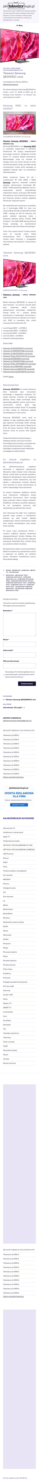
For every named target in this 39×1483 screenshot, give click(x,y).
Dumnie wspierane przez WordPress (15, 1478)
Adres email (8, 650)
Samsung (25, 570)
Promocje (16, 570)
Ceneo (11, 377)
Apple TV (6, 837)
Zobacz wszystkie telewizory (13, 777)
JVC (4, 892)
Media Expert (8, 909)
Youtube (6, 1059)
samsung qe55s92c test (16, 583)
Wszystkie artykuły (10, 1050)
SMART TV (7, 1008)
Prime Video (7, 969)
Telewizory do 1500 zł (11, 740)
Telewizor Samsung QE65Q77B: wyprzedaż (18, 369)
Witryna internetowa (11, 661)
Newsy (8, 570)
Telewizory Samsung (11, 295)
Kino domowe (8, 897)
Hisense (6, 884)
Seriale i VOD (8, 995)
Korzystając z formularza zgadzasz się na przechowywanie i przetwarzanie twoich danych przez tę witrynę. (20, 674)
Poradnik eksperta (9, 961)
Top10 (5, 1046)
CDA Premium (8, 854)
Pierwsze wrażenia (10, 952)
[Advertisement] (19, 1164)
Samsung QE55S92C (14, 577)
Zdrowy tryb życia (9, 1063)
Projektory (7, 973)
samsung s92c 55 (18, 584)
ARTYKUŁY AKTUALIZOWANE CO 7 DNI (17, 845)
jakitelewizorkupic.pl (13, 70)
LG (4, 901)
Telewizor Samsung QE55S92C (15, 141)
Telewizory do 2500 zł (11, 748)
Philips (5, 948)
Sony (5, 1016)
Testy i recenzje (9, 1042)
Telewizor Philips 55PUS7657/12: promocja (19, 356)
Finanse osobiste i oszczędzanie (15, 871)
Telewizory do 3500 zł (11, 757)
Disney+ (6, 858)
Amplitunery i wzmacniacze (13, 832)
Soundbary (7, 1020)
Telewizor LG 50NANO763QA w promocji (18, 351)
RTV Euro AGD (8, 986)
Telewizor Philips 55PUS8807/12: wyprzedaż (19, 364)
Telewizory (14, 572)
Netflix (5, 926)
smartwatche (8, 1012)
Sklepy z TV (7, 1003)
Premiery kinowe (9, 965)
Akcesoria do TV (9, 828)
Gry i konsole (8, 875)
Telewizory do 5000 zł (11, 769)
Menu (21, 25)
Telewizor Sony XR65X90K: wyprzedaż (17, 366)
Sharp (5, 999)
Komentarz (8, 611)
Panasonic (7, 944)
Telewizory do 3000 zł (11, 752)
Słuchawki (7, 1025)
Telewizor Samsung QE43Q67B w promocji (19, 372)
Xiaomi (5, 1055)
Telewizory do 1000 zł (11, 735)
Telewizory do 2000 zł (11, 744)
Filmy (5, 867)
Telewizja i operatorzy (11, 1033)
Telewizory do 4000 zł (11, 761)
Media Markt (7, 914)
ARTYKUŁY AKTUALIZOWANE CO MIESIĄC (19, 850)
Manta (5, 905)
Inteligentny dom (9, 888)
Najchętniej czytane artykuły (13, 922)
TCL (4, 1029)
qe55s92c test (21, 575)
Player (5, 956)
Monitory (6, 918)
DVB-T (5, 862)
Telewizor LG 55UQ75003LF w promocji (18, 348)
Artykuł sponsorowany (11, 841)
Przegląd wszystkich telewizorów (15, 982)
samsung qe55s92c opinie (22, 581)
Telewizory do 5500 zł (11, 774)
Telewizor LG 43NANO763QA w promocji (18, 361)
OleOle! (6, 939)
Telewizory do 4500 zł (11, 765)
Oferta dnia (7, 935)
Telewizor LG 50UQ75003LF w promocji (18, 353)
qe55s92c (10, 575)
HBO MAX (6, 879)
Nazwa (6, 640)
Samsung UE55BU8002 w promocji (16, 359)
